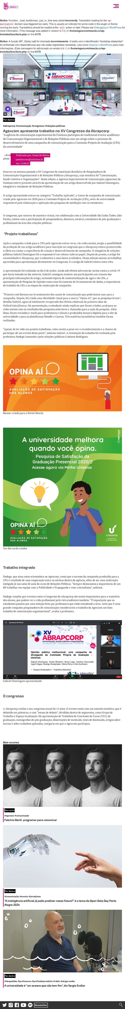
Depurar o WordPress (100, 45)
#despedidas (10, 981)
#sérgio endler (68, 981)
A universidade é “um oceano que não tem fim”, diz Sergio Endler (44, 985)
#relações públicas (55, 125)
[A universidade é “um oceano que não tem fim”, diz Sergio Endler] (62, 941)
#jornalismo (35, 896)
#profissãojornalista (42, 981)
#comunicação (23, 125)
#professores (24, 981)
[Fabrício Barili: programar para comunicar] (62, 775)
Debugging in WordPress (107, 27)
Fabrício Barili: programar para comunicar (30, 820)
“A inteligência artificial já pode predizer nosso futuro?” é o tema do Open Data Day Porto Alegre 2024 (60, 902)
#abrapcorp (9, 125)
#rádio (56, 981)
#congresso (38, 125)
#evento (24, 896)
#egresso (9, 815)
